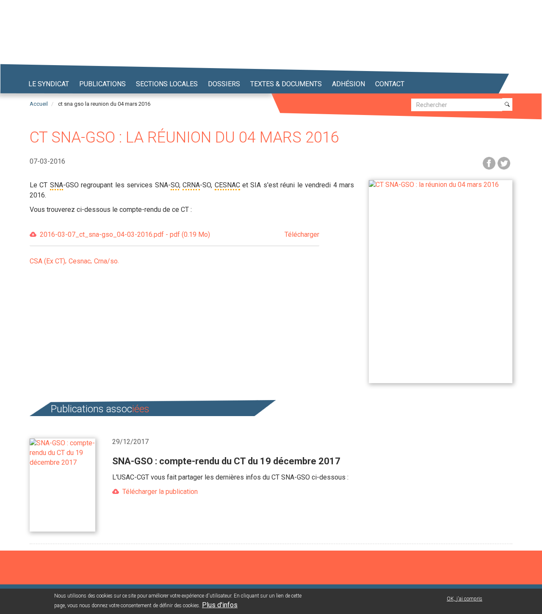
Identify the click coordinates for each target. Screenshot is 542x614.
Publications (102, 84)
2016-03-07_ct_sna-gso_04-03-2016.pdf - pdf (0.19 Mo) (179, 234)
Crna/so (106, 261)
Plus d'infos (220, 605)
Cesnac (80, 261)
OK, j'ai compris (464, 599)
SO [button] (175, 185)
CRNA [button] (191, 185)
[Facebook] (489, 163)
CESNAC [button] (227, 185)
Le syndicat (48, 84)
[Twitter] (504, 163)
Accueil (39, 104)
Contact (389, 84)
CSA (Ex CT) (47, 261)
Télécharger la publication (160, 492)
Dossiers (224, 84)
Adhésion (348, 84)
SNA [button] (56, 185)
